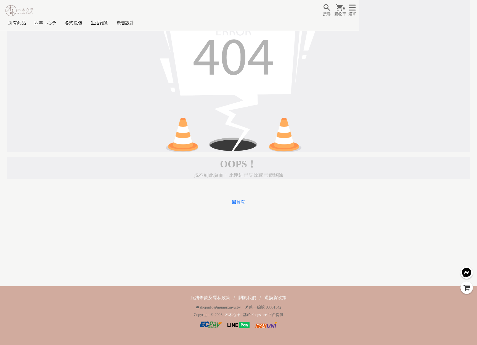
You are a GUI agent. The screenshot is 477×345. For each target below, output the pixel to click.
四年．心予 (45, 22)
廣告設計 (125, 22)
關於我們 (247, 297)
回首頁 (238, 202)
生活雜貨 (99, 22)
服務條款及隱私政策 (210, 297)
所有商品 (17, 22)
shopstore (259, 315)
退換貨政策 (275, 297)
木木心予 (232, 315)
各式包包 (73, 22)
